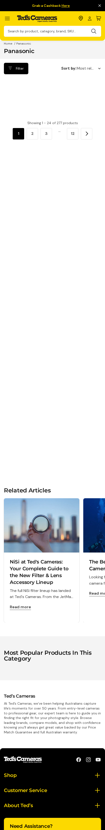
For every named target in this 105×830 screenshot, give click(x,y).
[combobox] (52, 31)
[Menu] (9, 18)
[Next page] (86, 133)
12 (73, 133)
